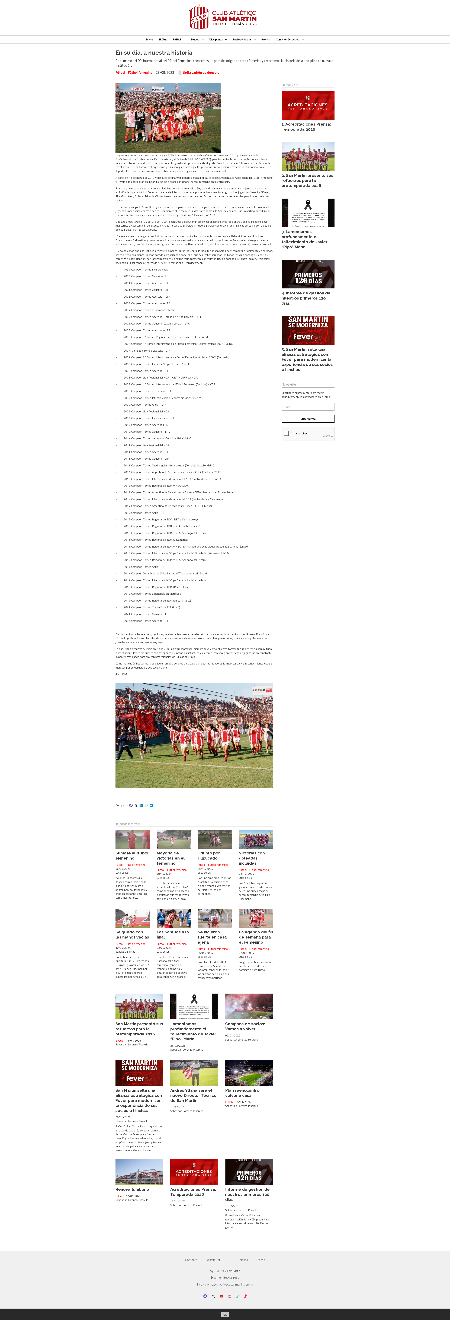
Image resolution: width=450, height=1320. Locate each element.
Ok (225, 1314)
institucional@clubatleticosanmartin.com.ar (225, 1284)
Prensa (265, 39)
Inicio (149, 39)
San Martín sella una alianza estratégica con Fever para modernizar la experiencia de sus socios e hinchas (138, 1100)
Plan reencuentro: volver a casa (243, 1093)
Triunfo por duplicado (209, 855)
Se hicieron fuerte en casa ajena (212, 937)
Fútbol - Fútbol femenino (134, 72)
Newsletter (289, 384)
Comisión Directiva (287, 39)
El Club (163, 39)
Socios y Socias (242, 39)
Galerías (242, 1260)
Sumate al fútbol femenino (131, 855)
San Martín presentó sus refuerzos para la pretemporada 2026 (139, 1028)
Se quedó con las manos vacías (132, 934)
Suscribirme (308, 419)
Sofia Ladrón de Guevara (201, 72)
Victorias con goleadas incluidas (252, 858)
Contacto (191, 1260)
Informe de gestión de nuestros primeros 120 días (247, 1194)
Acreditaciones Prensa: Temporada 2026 (193, 1192)
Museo (195, 39)
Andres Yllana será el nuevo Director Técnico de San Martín (193, 1095)
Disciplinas (216, 39)
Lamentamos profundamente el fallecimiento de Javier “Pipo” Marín (193, 1031)
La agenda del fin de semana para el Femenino (256, 937)
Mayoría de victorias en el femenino (170, 858)
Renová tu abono (132, 1189)
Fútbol (177, 39)
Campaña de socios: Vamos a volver (245, 1026)
